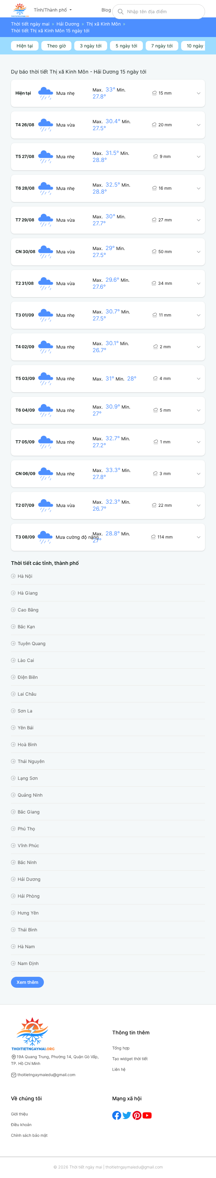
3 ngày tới (91, 46)
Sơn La (25, 711)
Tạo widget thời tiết (130, 1058)
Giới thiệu (19, 1113)
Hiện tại (25, 46)
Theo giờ (56, 46)
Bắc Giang (29, 812)
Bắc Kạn (26, 626)
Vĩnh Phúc (28, 845)
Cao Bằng (28, 610)
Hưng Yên (28, 913)
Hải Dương (68, 24)
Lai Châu (27, 694)
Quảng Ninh (30, 795)
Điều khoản (21, 1124)
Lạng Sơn (28, 778)
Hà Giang (28, 593)
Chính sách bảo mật (29, 1135)
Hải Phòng (29, 896)
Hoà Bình (27, 744)
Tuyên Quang (32, 643)
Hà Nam (26, 946)
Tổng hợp (121, 1048)
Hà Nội (25, 576)
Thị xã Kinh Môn (103, 24)
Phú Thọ (26, 828)
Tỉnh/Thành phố (51, 10)
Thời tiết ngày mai (30, 24)
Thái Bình (27, 929)
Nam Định (28, 963)
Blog (107, 10)
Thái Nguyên (31, 761)
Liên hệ (118, 1069)
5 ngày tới (126, 46)
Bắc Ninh (27, 862)
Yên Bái (25, 727)
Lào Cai (26, 660)
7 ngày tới (162, 46)
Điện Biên (28, 677)
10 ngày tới (198, 46)
